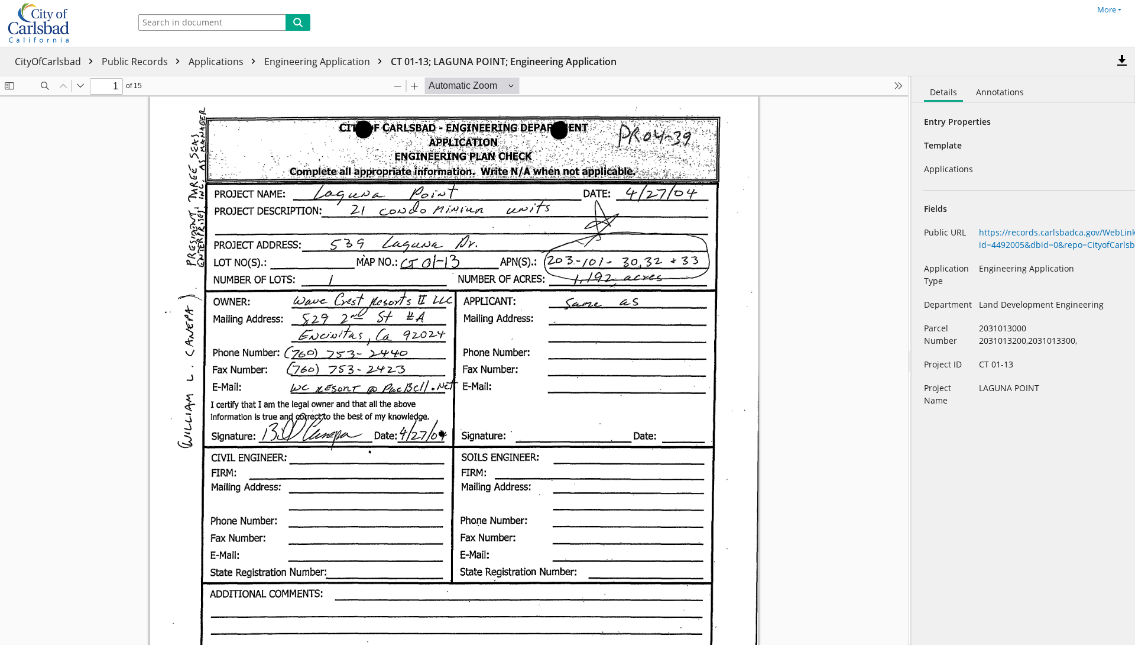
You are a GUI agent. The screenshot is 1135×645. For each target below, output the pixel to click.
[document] (1023, 360)
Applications (217, 61)
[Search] (298, 22)
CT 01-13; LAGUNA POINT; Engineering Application (504, 61)
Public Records (136, 61)
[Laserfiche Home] (62, 23)
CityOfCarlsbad (49, 61)
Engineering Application (318, 61)
